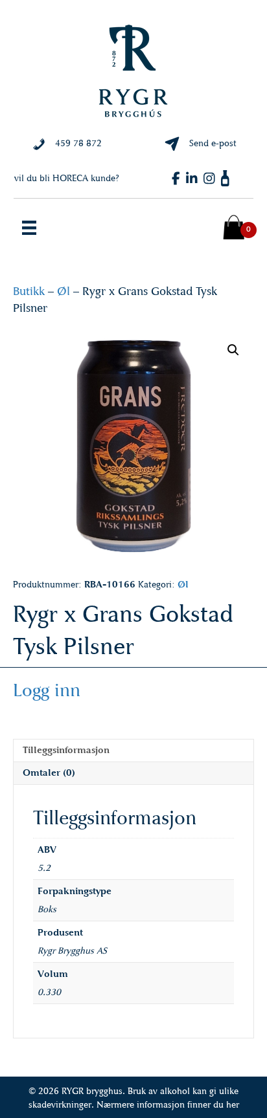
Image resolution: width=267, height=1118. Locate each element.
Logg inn (46, 690)
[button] (233, 350)
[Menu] (29, 228)
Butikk (29, 291)
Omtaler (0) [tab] (49, 772)
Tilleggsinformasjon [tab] (66, 750)
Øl (63, 291)
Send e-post (213, 143)
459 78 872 (78, 143)
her (232, 1104)
